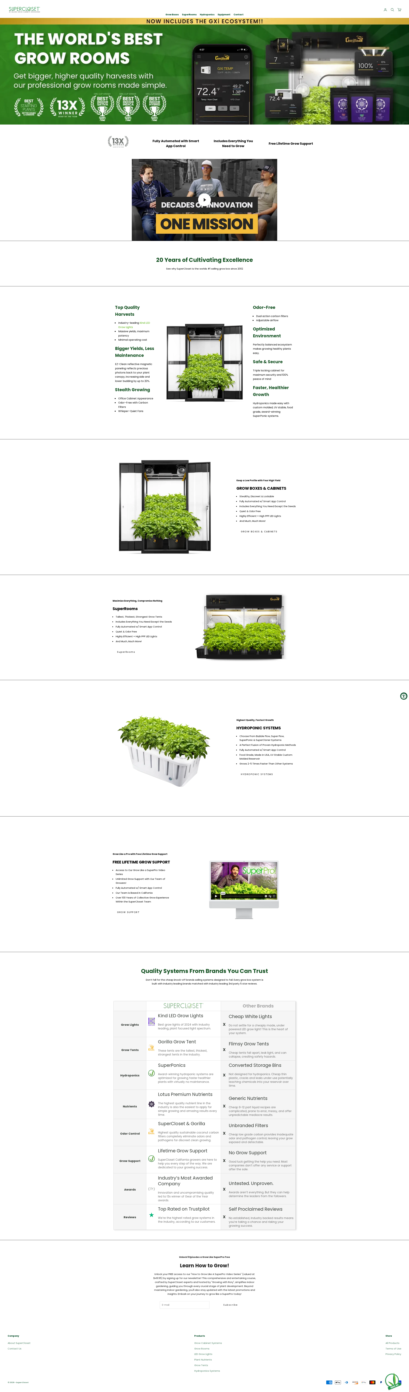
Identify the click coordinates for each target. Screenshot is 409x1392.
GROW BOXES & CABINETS (259, 531)
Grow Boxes (172, 14)
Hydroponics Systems (207, 1370)
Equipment (224, 14)
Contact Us (14, 1348)
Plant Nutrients (203, 1359)
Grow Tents (201, 1365)
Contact (238, 14)
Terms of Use (393, 1348)
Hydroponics (207, 14)
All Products (392, 1343)
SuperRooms (189, 14)
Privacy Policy (393, 1354)
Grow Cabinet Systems (208, 1343)
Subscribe (230, 1304)
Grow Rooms (201, 1348)
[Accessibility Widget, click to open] (403, 696)
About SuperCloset (19, 1343)
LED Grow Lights (203, 1354)
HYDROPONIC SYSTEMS (257, 774)
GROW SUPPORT (128, 912)
